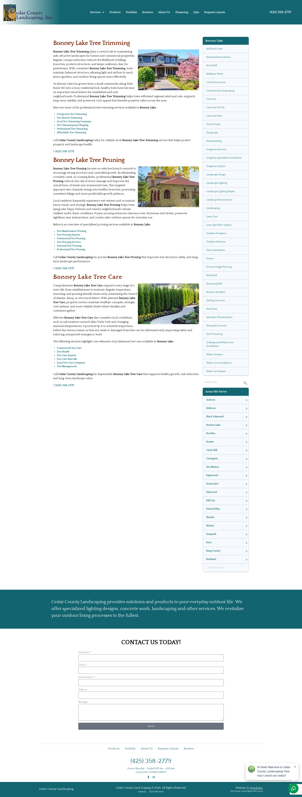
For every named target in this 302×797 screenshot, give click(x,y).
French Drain (213, 124)
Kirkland (211, 559)
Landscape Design (216, 174)
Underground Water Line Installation (220, 344)
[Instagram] (153, 777)
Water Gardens (214, 354)
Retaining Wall (214, 283)
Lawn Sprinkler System (219, 225)
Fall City (210, 500)
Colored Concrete (216, 82)
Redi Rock (211, 275)
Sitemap (142, 792)
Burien (210, 441)
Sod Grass (211, 309)
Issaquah (211, 534)
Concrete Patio (214, 116)
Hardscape (212, 132)
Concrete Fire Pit (215, 107)
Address (82, 689)
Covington (212, 458)
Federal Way (213, 508)
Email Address (86, 677)
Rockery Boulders (215, 292)
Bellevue (211, 408)
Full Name (84, 652)
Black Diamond (215, 416)
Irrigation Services (216, 149)
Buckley (210, 433)
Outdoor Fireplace (216, 233)
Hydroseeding (214, 141)
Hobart (210, 525)
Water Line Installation (219, 363)
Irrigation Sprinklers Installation (224, 157)
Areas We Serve (156, 792)
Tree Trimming (214, 334)
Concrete (211, 99)
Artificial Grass (214, 48)
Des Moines (212, 467)
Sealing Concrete (215, 300)
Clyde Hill (211, 450)
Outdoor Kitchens (216, 241)
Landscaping (213, 208)
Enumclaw (212, 483)
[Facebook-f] (148, 777)
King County (213, 550)
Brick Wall (211, 65)
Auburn (210, 399)
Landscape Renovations (219, 199)
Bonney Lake (213, 425)
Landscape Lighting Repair (220, 191)
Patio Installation (215, 250)
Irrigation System (215, 166)
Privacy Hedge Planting (219, 267)
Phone (82, 664)
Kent (209, 542)
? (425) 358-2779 (63, 151)
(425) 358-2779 (280, 12)
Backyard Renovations (218, 57)
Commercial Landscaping (220, 90)
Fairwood (211, 492)
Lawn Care (212, 216)
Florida (210, 517)
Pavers (209, 258)
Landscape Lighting (216, 183)
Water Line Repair (216, 371)
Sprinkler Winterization (219, 317)
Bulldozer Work (214, 74)
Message (83, 702)
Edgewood (212, 475)
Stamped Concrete (216, 325)
